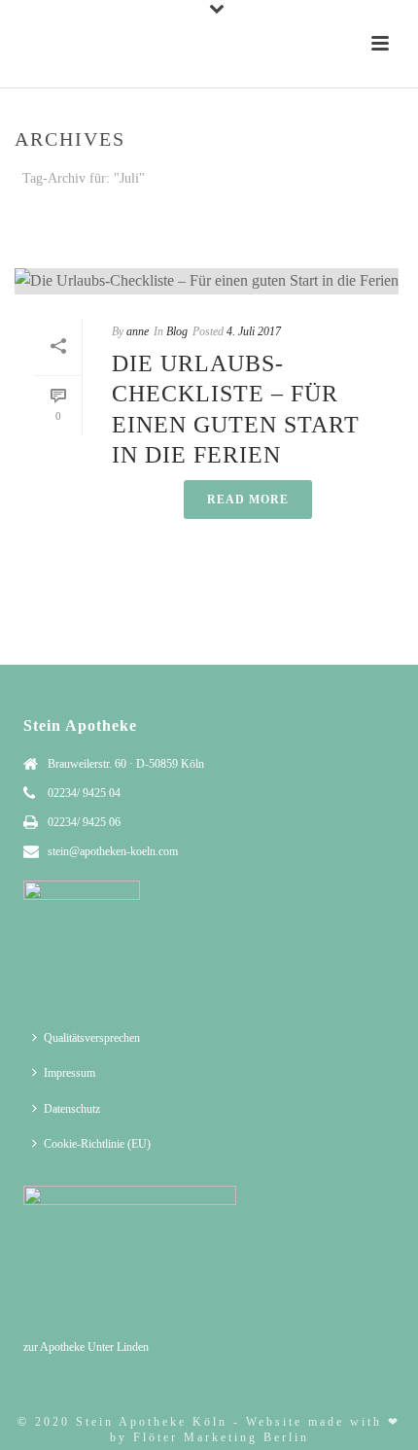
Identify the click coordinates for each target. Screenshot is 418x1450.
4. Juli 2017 (253, 331)
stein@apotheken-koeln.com (113, 851)
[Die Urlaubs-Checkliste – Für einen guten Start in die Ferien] (209, 280)
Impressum (69, 1073)
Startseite (190, 229)
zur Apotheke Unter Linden (86, 1347)
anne (137, 331)
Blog (177, 331)
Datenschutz (72, 1109)
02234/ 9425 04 (84, 793)
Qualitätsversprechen (92, 1038)
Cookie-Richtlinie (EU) (97, 1144)
